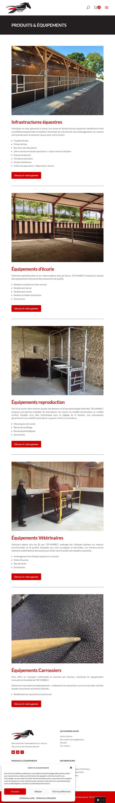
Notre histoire (66, 736)
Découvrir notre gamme (26, 175)
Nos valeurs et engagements (72, 739)
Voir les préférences (61, 791)
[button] (71, 767)
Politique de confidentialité (46, 798)
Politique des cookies (27, 798)
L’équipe (63, 742)
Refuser (38, 791)
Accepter (15, 791)
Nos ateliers (65, 746)
